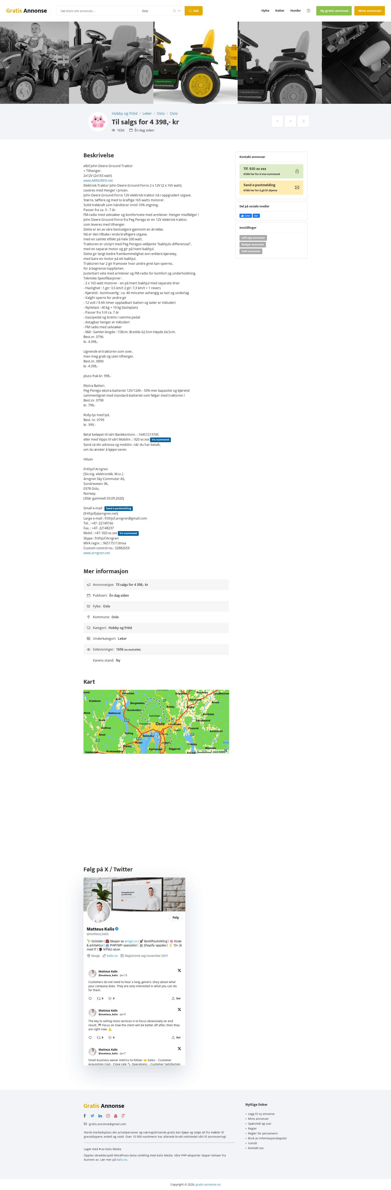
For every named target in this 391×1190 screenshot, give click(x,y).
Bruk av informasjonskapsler (267, 1138)
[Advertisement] (195, 798)
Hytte (265, 10)
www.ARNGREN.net (98, 180)
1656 (120, 130)
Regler (252, 1128)
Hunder (295, 10)
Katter (279, 10)
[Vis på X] (179, 971)
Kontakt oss (256, 1148)
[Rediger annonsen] (290, 121)
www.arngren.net (96, 553)
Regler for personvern (263, 1133)
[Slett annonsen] (303, 121)
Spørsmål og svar (259, 1123)
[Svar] (90, 998)
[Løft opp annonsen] (277, 121)
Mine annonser (258, 1119)
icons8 (252, 1143)
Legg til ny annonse (261, 1114)
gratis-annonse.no (208, 1184)
